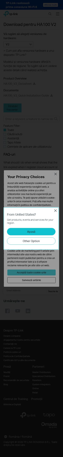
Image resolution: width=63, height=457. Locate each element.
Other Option (31, 241)
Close (55, 210)
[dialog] (31, 228)
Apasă (31, 231)
